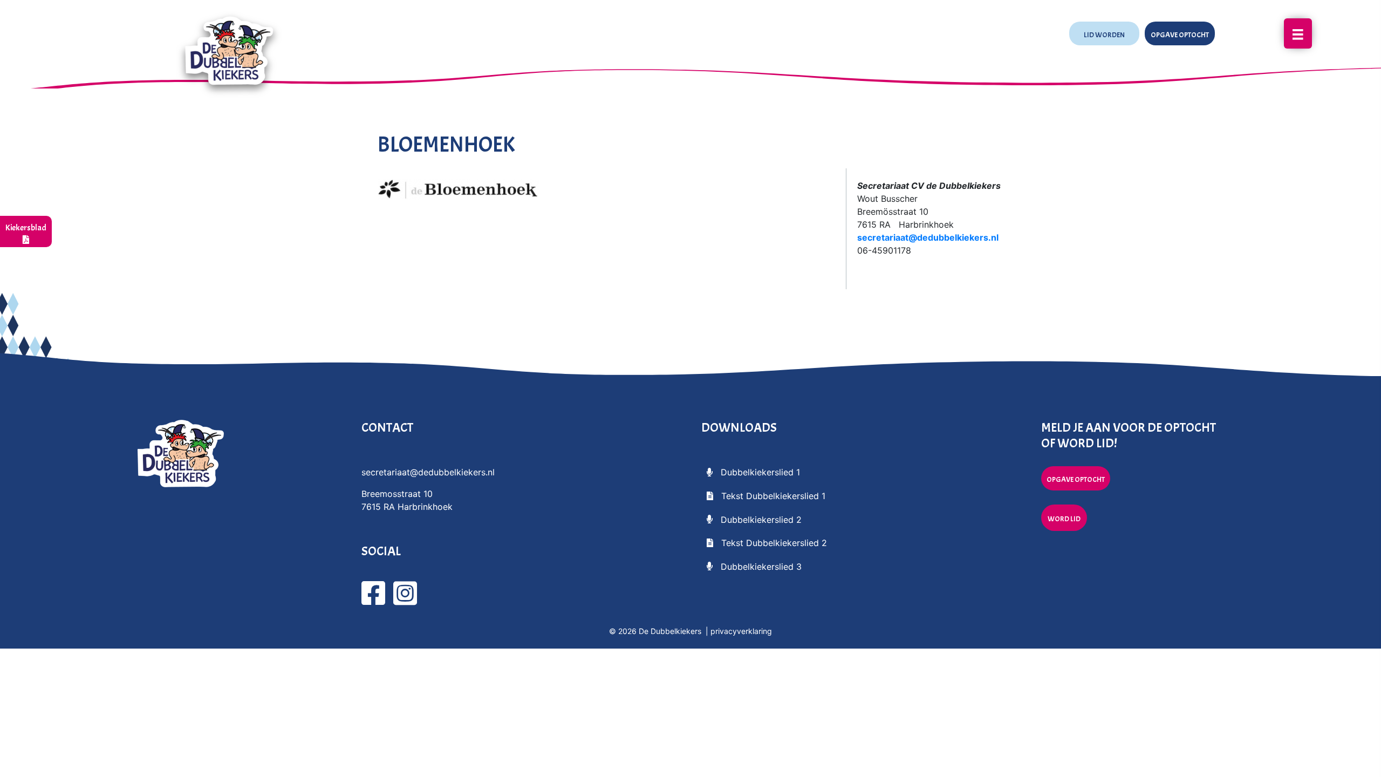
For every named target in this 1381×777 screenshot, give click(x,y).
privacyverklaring (741, 631)
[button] (1104, 34)
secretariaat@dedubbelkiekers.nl (928, 237)
